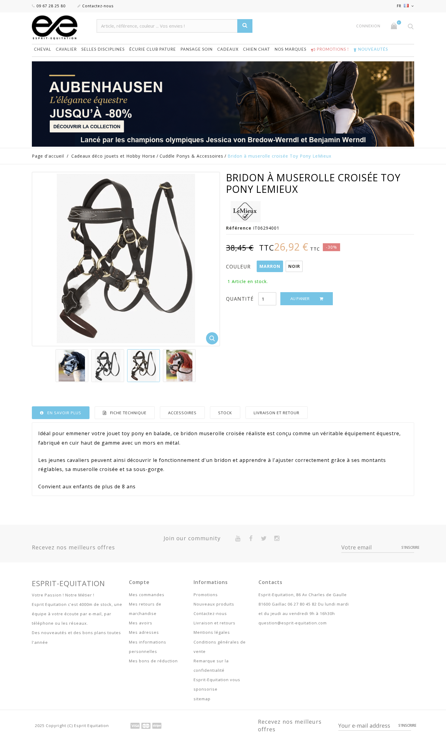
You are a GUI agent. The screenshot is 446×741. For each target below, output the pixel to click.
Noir (294, 266)
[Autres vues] (55, 365)
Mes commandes (146, 594)
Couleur (239, 266)
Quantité (240, 298)
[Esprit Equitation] (61, 27)
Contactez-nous (97, 6)
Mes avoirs (140, 623)
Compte (139, 582)
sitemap (202, 699)
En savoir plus (64, 412)
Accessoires (182, 412)
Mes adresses (144, 632)
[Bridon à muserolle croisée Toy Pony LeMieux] (72, 365)
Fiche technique (128, 412)
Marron (269, 266)
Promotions (206, 594)
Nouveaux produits (214, 604)
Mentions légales (212, 632)
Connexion (368, 26)
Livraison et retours (214, 623)
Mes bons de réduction (153, 661)
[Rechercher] (244, 26)
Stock (225, 412)
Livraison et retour (276, 412)
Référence (239, 228)
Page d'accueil (48, 156)
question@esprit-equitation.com (292, 623)
